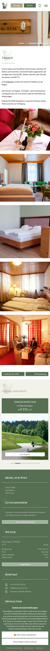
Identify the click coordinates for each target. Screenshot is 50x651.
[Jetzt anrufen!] (39, 5)
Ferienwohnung (40, 374)
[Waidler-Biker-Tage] (25, 436)
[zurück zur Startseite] (4, 5)
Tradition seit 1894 (11, 374)
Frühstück (9, 82)
